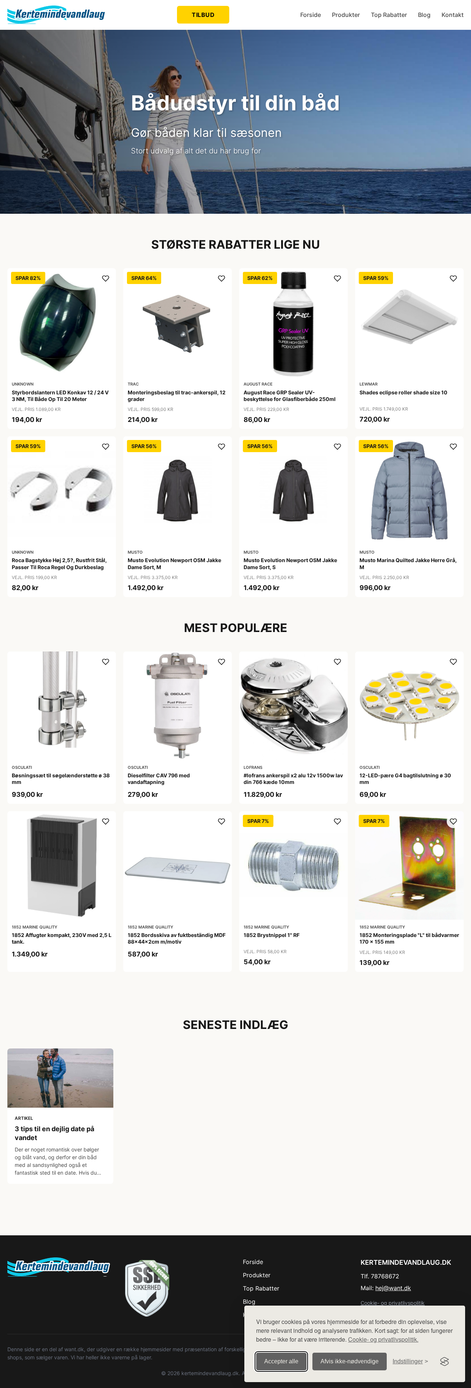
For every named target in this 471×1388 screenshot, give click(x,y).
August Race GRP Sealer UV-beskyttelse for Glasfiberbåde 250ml (290, 395)
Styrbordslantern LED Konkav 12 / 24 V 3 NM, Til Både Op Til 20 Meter (60, 395)
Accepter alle (281, 1361)
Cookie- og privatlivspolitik (393, 1303)
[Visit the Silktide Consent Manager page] (444, 1361)
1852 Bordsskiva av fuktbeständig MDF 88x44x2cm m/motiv (177, 938)
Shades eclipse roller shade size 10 (403, 392)
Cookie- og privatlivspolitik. (383, 1339)
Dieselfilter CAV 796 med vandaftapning (159, 778)
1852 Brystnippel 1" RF (272, 935)
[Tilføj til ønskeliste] (105, 278)
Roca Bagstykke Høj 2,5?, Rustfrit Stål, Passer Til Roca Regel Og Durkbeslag (59, 563)
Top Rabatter (389, 14)
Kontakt (453, 14)
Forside (310, 14)
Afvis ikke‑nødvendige (350, 1361)
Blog (424, 14)
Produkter (346, 14)
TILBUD (203, 14)
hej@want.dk (393, 1288)
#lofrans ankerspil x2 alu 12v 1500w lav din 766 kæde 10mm (293, 778)
